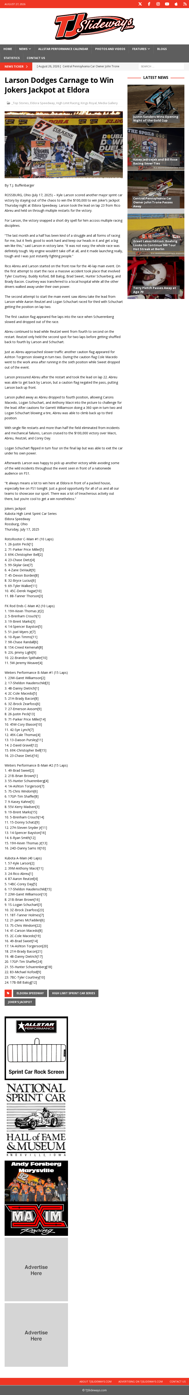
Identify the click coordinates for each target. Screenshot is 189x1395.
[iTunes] (176, 4)
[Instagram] (158, 4)
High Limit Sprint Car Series (73, 993)
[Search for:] (161, 66)
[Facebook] (149, 4)
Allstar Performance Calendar (63, 49)
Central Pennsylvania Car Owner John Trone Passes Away (153, 202)
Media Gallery (108, 103)
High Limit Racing (67, 103)
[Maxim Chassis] (36, 1233)
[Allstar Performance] (36, 1077)
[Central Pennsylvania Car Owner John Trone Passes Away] (155, 192)
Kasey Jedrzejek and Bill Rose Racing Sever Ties (155, 161)
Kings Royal (89, 103)
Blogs (162, 49)
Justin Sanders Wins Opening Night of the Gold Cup (155, 119)
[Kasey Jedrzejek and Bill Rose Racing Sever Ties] (155, 148)
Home (7, 49)
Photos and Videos (110, 49)
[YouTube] (167, 4)
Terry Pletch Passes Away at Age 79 (154, 290)
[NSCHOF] (36, 1156)
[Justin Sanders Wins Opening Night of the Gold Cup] (155, 106)
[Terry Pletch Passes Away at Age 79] (155, 277)
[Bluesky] (185, 4)
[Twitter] (140, 4)
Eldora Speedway (42, 103)
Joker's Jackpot (20, 1002)
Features (139, 49)
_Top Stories (20, 103)
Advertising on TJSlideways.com (140, 1381)
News (23, 49)
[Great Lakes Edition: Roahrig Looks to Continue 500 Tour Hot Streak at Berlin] (155, 234)
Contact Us (36, 58)
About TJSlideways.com (96, 1381)
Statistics (12, 58)
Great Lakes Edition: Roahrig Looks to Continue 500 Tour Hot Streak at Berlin (155, 245)
